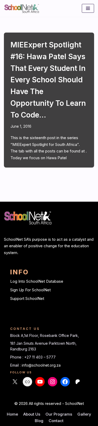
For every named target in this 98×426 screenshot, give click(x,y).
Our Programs (58, 414)
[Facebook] (65, 381)
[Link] (27, 381)
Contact (56, 420)
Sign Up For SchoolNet (30, 289)
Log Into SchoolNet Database (36, 281)
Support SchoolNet (27, 298)
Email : (16, 365)
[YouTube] (40, 381)
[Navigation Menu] (88, 8)
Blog (39, 420)
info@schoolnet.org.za (41, 365)
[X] (15, 381)
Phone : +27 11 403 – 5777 (33, 357)
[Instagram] (52, 381)
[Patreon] (77, 381)
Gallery (84, 414)
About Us (31, 414)
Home (12, 414)
